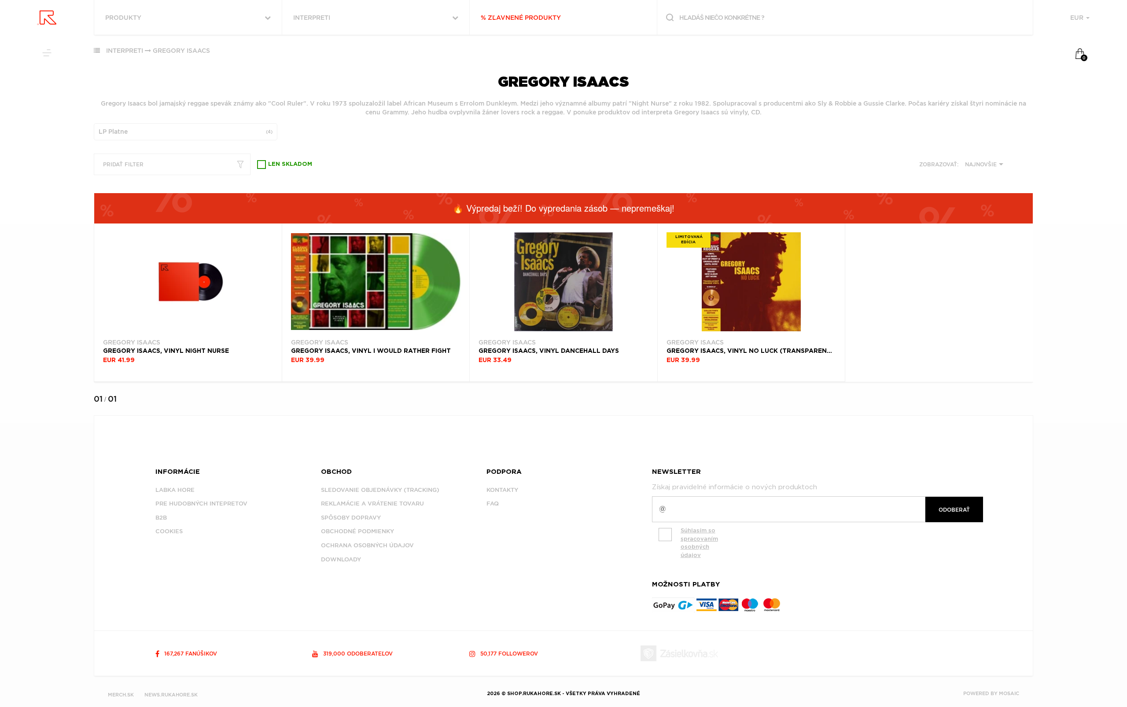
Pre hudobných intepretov (201, 503)
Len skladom (290, 164)
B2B (161, 517)
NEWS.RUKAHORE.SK (171, 695)
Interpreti (124, 50)
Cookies (169, 531)
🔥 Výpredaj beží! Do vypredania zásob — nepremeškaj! (563, 207)
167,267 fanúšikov (189, 653)
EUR (1077, 17)
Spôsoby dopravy (351, 517)
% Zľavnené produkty (521, 17)
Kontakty (502, 490)
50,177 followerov (508, 653)
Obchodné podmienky (357, 531)
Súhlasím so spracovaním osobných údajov (699, 542)
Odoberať (954, 509)
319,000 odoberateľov (357, 653)
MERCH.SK (121, 695)
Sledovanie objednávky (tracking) (380, 490)
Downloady (341, 559)
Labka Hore (175, 490)
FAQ (492, 503)
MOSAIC (1009, 693)
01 (98, 398)
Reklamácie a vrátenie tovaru (372, 503)
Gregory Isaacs (181, 50)
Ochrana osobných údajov (367, 545)
